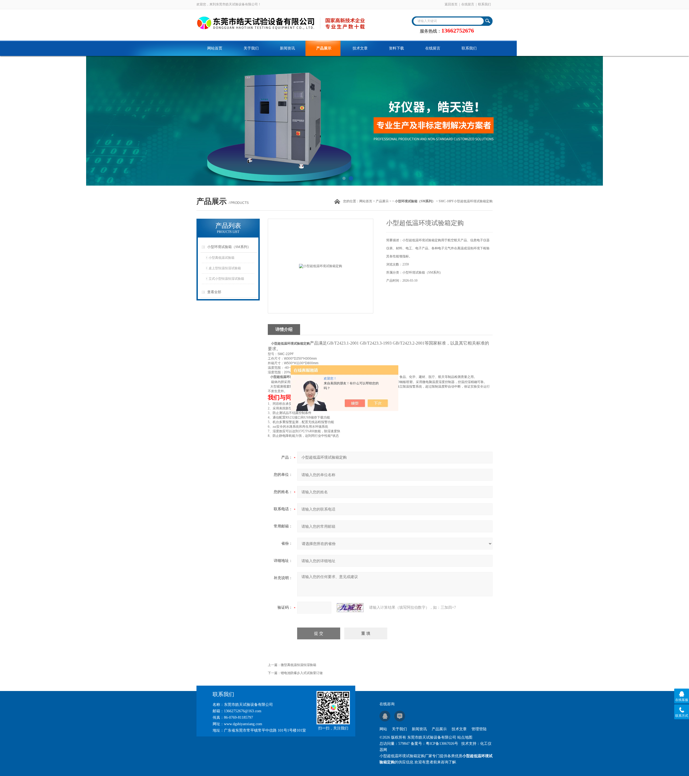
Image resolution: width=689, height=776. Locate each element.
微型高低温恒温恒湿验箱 (298, 665)
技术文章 (360, 48)
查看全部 (214, 292)
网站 (383, 729)
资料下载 (396, 48)
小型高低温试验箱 (221, 258)
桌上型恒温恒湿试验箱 (225, 268)
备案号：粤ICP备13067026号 (434, 744)
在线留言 (467, 4)
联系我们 (484, 4)
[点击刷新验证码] (350, 607)
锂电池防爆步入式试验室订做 (302, 673)
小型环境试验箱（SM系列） (229, 247)
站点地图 (464, 737)
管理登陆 (479, 729)
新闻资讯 (287, 48)
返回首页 (451, 4)
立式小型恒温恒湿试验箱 (226, 279)
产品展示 (323, 48)
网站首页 (214, 48)
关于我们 (251, 48)
